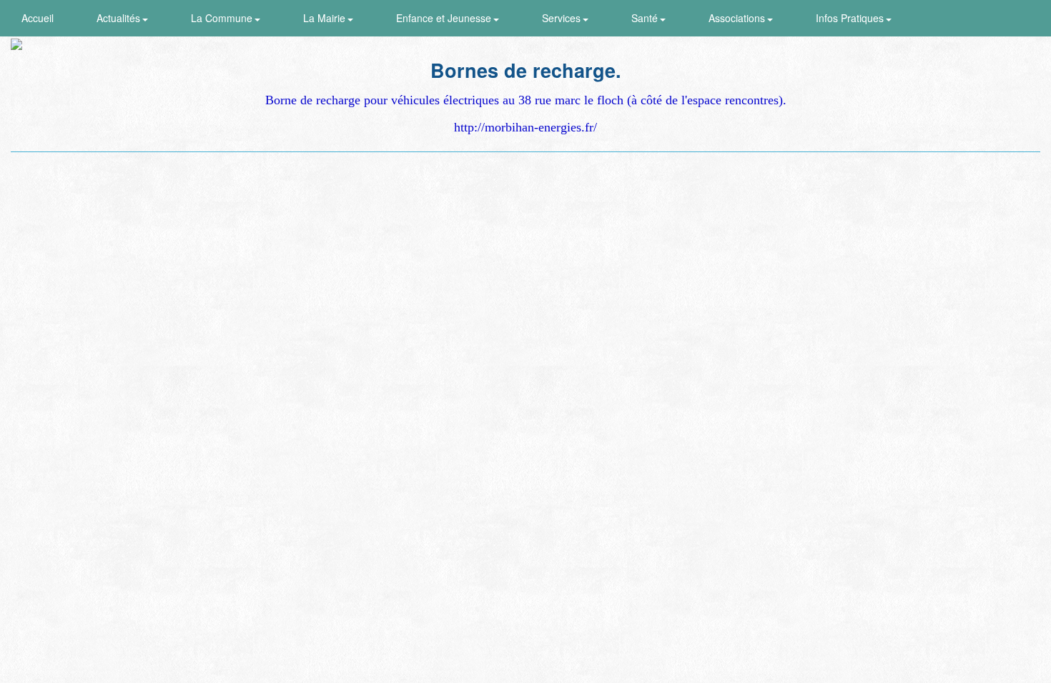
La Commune (223, 18)
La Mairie (325, 18)
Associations (738, 18)
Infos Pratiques (851, 18)
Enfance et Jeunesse (445, 18)
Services (562, 18)
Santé (646, 18)
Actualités (120, 18)
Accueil (37, 18)
